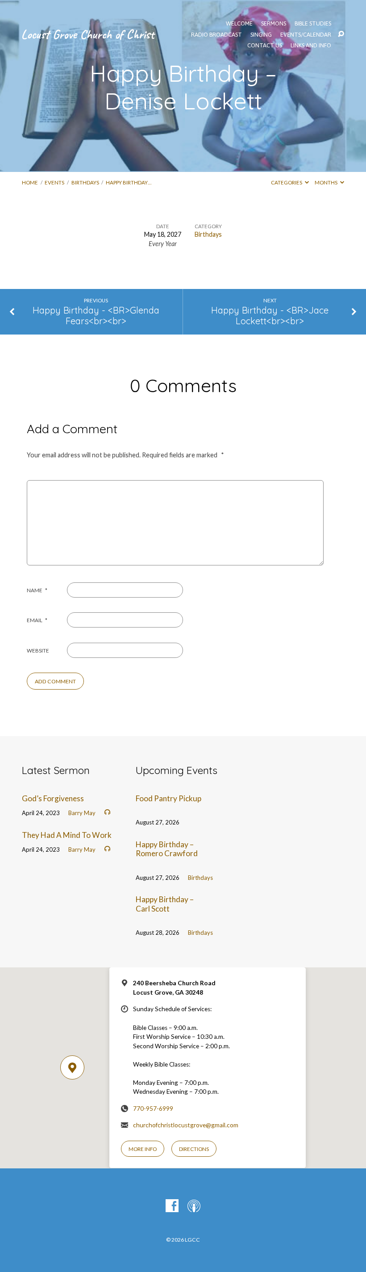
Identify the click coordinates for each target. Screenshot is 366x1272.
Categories (287, 182)
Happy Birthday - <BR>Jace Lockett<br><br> (270, 316)
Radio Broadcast (216, 35)
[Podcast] (193, 1206)
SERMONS (273, 24)
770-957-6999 (153, 1108)
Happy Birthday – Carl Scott (165, 904)
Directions (194, 1149)
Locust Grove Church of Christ (87, 34)
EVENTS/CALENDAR (305, 35)
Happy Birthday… (128, 182)
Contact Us (264, 46)
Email (37, 620)
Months (326, 182)
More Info (143, 1149)
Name (37, 590)
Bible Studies (313, 24)
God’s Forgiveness (53, 798)
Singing (261, 35)
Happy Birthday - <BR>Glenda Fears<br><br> (96, 316)
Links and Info (311, 46)
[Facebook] (172, 1206)
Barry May (82, 812)
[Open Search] (341, 34)
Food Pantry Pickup (168, 798)
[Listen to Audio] (107, 812)
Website (38, 650)
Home (30, 182)
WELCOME (239, 24)
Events (54, 182)
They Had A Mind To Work (67, 835)
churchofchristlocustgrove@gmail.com (185, 1125)
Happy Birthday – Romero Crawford (167, 849)
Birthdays (85, 182)
